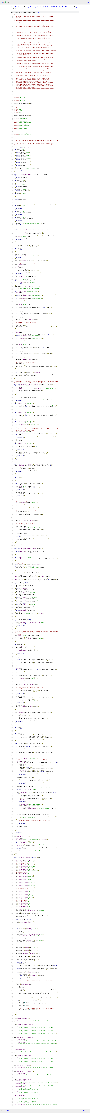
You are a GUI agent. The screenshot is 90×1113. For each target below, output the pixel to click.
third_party (20, 7)
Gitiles (8, 1110)
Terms (16, 1110)
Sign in (87, 2)
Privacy (12, 1110)
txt (84, 1110)
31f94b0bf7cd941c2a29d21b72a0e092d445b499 (53, 7)
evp (76, 7)
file (39, 12)
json (87, 1110)
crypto (72, 7)
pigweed (13, 7)
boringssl (28, 7)
